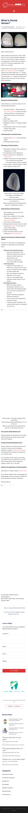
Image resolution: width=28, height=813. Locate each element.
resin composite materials (11, 70)
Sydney (14, 810)
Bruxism (13, 138)
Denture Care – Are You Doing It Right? (10, 761)
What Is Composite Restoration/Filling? (14, 608)
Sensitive (14, 226)
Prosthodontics (19, 28)
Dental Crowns (22, 470)
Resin (11, 76)
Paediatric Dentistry (7, 787)
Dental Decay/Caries (15, 233)
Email (4, 654)
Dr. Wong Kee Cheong (8, 27)
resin (20, 72)
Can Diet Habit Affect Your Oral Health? (10, 741)
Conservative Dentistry (7, 28)
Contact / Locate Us (14, 706)
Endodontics (5, 781)
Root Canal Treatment (10, 111)
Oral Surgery (5, 784)
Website (5, 661)
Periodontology (6, 791)
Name (5, 646)
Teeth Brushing (16, 450)
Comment (6, 633)
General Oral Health (7, 774)
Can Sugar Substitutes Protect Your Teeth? (10, 752)
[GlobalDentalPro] (14, 5)
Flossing (23, 450)
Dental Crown (7, 156)
